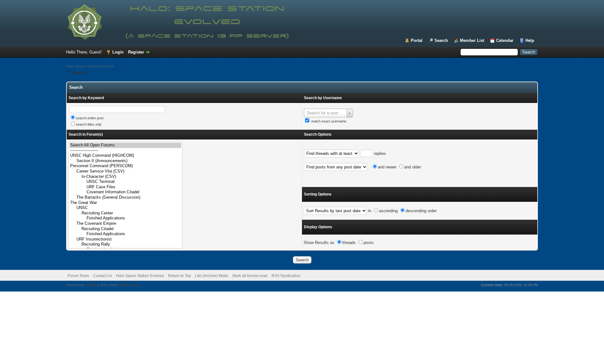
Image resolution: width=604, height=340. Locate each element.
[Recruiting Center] (125, 213)
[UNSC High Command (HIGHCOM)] (125, 155)
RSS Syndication (285, 276)
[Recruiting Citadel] (125, 229)
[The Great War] (125, 203)
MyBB (90, 285)
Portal (416, 40)
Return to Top (179, 276)
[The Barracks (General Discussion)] (125, 197)
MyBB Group (128, 285)
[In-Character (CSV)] (125, 176)
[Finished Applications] (125, 218)
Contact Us (102, 276)
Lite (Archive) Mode (211, 276)
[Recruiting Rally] (125, 244)
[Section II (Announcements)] (125, 161)
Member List (472, 40)
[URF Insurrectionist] (125, 239)
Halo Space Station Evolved (90, 66)
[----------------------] (125, 150)
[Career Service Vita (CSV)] (125, 171)
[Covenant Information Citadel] (125, 192)
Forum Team (78, 276)
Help (529, 40)
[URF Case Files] (125, 187)
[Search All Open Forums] (125, 145)
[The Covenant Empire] (125, 223)
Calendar (504, 40)
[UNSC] (125, 208)
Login (118, 52)
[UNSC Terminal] (125, 181)
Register (136, 52)
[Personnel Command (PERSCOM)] (125, 166)
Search (441, 40)
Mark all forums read (249, 276)
